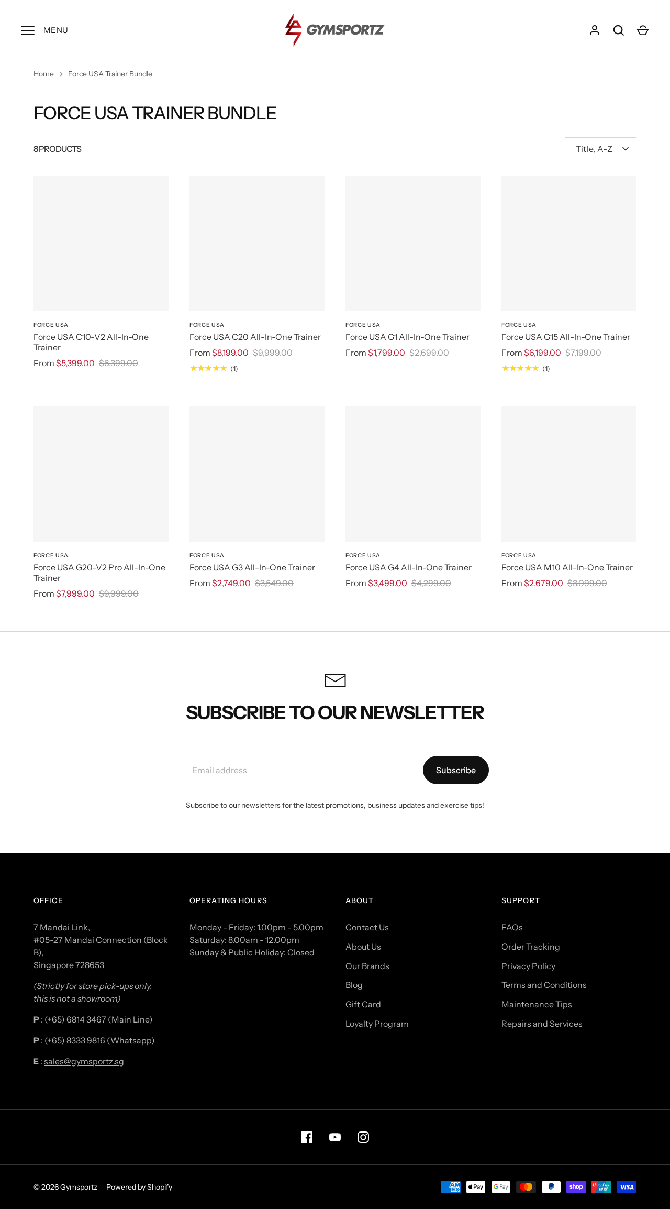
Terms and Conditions (544, 985)
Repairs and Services (542, 1023)
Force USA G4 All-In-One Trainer (408, 567)
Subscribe (456, 770)
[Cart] (642, 30)
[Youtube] (335, 1137)
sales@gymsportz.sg (84, 1061)
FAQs (512, 927)
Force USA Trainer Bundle (110, 74)
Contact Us (367, 927)
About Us (363, 946)
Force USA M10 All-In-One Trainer (567, 567)
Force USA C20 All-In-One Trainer (255, 337)
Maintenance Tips (536, 1004)
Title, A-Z (594, 149)
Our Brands (367, 966)
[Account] (594, 30)
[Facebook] (306, 1137)
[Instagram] (363, 1137)
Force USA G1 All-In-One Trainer (407, 337)
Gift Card (363, 1004)
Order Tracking (530, 946)
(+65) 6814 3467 (75, 1019)
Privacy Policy (528, 966)
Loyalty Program (377, 1023)
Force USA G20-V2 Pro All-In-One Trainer (99, 572)
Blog (354, 985)
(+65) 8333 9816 (74, 1040)
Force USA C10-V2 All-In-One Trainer (91, 342)
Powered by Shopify (139, 1187)
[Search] (618, 30)
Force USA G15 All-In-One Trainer (565, 337)
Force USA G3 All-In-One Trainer (252, 567)
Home (44, 74)
